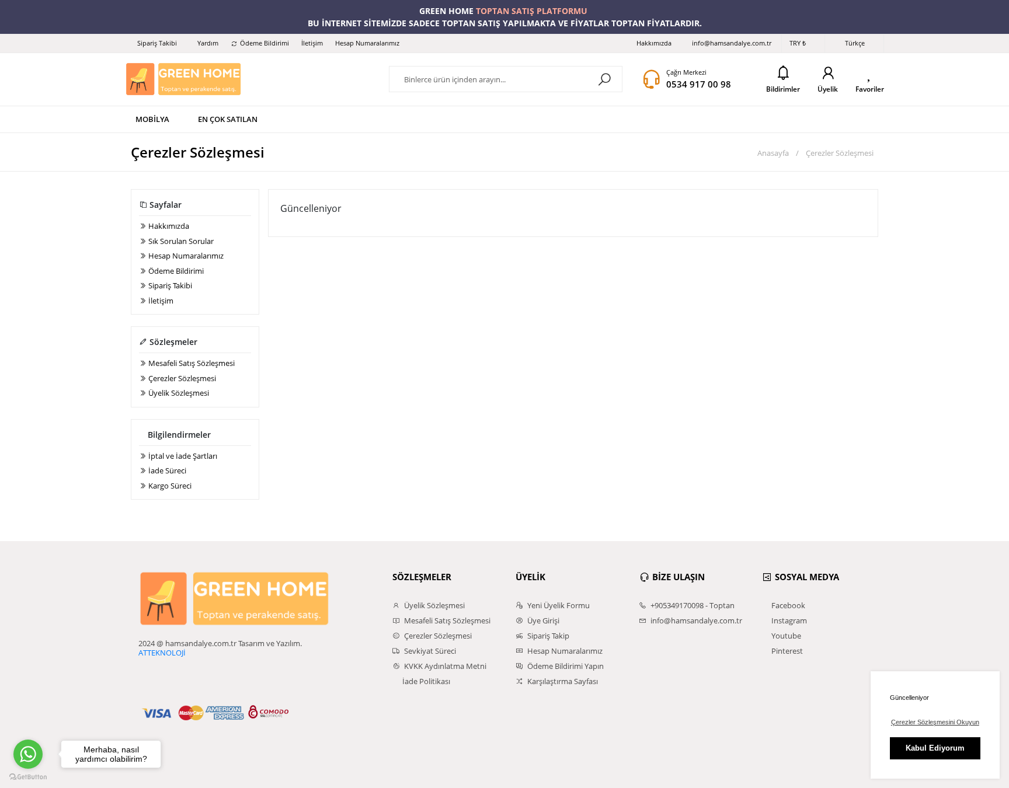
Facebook (787, 605)
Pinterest (786, 650)
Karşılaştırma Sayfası (562, 681)
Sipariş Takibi (157, 43)
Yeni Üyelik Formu (558, 605)
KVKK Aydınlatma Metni (444, 666)
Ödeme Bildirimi (264, 43)
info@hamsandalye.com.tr (731, 43)
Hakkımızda (653, 43)
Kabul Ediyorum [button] (935, 748)
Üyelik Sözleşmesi (178, 393)
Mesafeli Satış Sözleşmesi (191, 363)
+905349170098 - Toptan (692, 605)
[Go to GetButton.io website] (28, 776)
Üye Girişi (542, 620)
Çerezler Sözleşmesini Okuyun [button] (935, 722)
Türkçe (855, 43)
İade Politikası (425, 681)
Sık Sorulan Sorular (180, 241)
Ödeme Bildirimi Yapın (565, 666)
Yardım (207, 43)
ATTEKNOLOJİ (162, 652)
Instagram (788, 620)
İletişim (312, 43)
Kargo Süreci (169, 485)
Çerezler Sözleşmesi (181, 378)
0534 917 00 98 (698, 84)
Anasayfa (772, 153)
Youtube (785, 635)
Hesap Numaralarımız (367, 43)
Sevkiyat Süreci (429, 650)
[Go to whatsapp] (28, 754)
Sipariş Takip (547, 635)
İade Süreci (166, 470)
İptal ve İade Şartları (182, 456)
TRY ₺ (797, 43)
